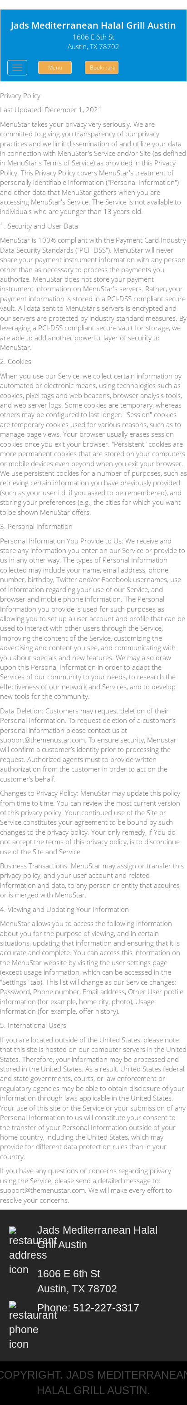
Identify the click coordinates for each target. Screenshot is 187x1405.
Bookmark (102, 67)
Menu (55, 67)
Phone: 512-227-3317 (89, 1308)
